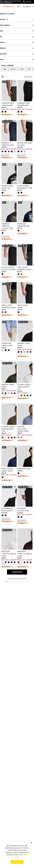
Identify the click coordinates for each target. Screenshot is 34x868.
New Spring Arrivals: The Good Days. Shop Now (10, 1)
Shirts (22, 69)
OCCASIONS (27, 6)
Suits (29, 69)
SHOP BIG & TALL (8, 6)
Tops (4, 69)
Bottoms (13, 69)
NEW (18, 6)
